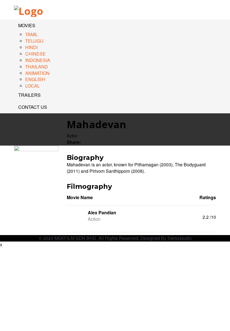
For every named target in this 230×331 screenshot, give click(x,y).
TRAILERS (29, 95)
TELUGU (34, 41)
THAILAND (36, 66)
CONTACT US (32, 107)
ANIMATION (37, 73)
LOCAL (32, 85)
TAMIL (31, 34)
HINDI (31, 47)
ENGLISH (35, 79)
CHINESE (35, 53)
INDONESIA (37, 60)
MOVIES (26, 25)
